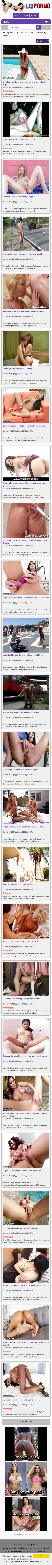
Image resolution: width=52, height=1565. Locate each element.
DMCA (6, 1551)
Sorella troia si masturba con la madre (20, 941)
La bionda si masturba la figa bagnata (20, 196)
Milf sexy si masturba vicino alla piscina (20, 1228)
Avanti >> (27, 1421)
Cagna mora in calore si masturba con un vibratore (26, 598)
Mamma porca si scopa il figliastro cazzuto (22, 998)
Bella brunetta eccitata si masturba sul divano (24, 426)
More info (44, 1562)
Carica (25, 15)
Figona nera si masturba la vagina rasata (21, 1400)
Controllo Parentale (40, 1548)
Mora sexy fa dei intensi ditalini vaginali (21, 769)
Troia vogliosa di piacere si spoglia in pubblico (24, 254)
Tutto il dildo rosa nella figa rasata (19, 139)
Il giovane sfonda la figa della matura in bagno (23, 311)
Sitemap (35, 1545)
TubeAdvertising (33, 1534)
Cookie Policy (43, 1551)
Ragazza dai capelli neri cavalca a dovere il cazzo (25, 1056)
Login (17, 15)
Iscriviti (34, 15)
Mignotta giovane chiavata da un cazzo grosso (24, 1285)
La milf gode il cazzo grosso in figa (18, 368)
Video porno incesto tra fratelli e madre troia (24, 827)
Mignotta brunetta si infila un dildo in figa (22, 1170)
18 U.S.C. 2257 (31, 1551)
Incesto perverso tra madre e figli (18, 884)
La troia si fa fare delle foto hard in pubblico (23, 655)
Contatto (27, 1545)
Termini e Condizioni (17, 1551)
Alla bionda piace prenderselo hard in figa (21, 712)
